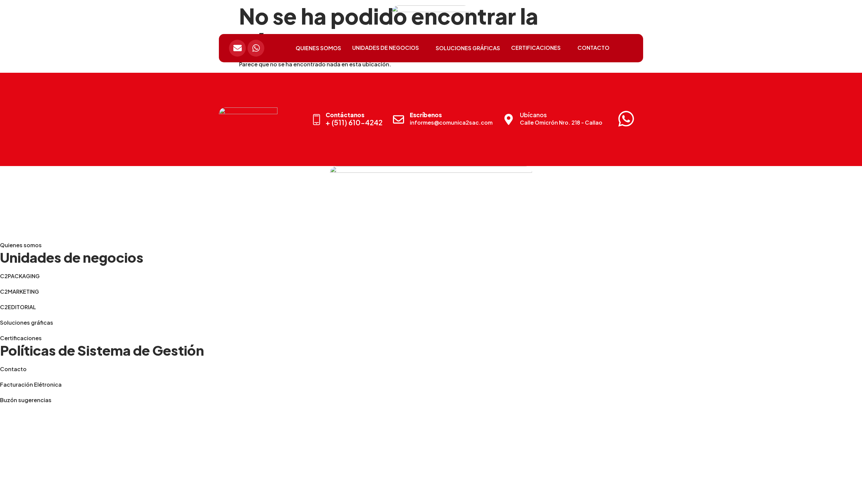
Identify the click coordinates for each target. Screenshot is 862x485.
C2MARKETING (19, 291)
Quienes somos (21, 245)
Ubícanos (533, 115)
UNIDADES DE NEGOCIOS (385, 47)
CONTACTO (593, 47)
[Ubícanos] (508, 119)
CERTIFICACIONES (536, 47)
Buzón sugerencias (26, 399)
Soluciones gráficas (26, 322)
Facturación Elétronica (31, 384)
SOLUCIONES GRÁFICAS (468, 48)
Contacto (13, 369)
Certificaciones (21, 338)
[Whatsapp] (255, 48)
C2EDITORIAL (18, 307)
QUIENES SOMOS (318, 48)
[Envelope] (237, 48)
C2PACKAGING (20, 276)
